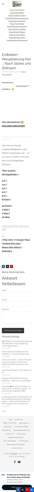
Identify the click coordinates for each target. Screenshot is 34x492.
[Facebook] (15, 462)
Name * (4, 290)
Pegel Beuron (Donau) (17, 21)
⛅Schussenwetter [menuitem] (21, 427)
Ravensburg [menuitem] (6, 430)
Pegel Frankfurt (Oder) (17, 16)
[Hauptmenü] (3, 3)
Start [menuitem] (10, 419)
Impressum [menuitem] (7, 427)
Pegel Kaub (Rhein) (17, 10)
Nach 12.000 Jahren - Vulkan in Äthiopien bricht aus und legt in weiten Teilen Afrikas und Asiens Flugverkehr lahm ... (16, 362)
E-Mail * (4, 300)
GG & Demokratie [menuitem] (9, 441)
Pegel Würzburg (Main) (17, 29)
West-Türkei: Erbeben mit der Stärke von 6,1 (16, 371)
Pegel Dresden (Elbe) (17, 35)
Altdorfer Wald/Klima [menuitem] (16, 437)
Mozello (14, 454)
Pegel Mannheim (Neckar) (17, 27)
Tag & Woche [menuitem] (24, 423)
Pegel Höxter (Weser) (17, 32)
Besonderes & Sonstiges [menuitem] (16, 444)
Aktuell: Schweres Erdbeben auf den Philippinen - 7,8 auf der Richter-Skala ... (16, 353)
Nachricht (5, 309)
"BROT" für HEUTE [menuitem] (9, 423)
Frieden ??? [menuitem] (10, 434)
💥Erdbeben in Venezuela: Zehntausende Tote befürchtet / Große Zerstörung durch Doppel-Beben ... (17, 343)
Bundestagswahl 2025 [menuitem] (22, 430)
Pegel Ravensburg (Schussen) (17, 18)
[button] (2, 236)
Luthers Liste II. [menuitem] (17, 448)
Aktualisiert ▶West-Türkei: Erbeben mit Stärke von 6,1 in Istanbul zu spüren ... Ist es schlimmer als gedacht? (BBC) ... (16, 388)
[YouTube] (19, 462)
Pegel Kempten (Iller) (17, 38)
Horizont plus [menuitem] (23, 441)
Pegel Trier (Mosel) (17, 24)
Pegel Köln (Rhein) (17, 13)
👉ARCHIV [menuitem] (19, 419)
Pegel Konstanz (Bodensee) (17, 40)
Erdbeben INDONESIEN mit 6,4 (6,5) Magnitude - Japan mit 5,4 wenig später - (17, 379)
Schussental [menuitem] (21, 434)
